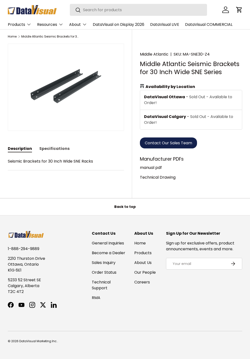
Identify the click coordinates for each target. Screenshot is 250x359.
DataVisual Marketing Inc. (38, 341)
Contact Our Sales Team (168, 143)
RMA (96, 298)
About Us (143, 262)
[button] (239, 9)
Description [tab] (20, 148)
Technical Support (101, 285)
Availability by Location (170, 86)
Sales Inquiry (103, 262)
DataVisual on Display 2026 (118, 24)
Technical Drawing (158, 177)
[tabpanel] (66, 167)
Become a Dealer (108, 253)
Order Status (104, 272)
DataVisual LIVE (164, 24)
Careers (142, 282)
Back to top (125, 206)
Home (12, 36)
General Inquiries (108, 243)
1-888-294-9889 (23, 249)
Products (143, 253)
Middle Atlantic (154, 54)
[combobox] (138, 10)
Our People (145, 272)
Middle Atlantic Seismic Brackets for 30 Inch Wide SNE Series (50, 36)
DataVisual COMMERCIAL (208, 24)
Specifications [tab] (54, 148)
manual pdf (151, 167)
